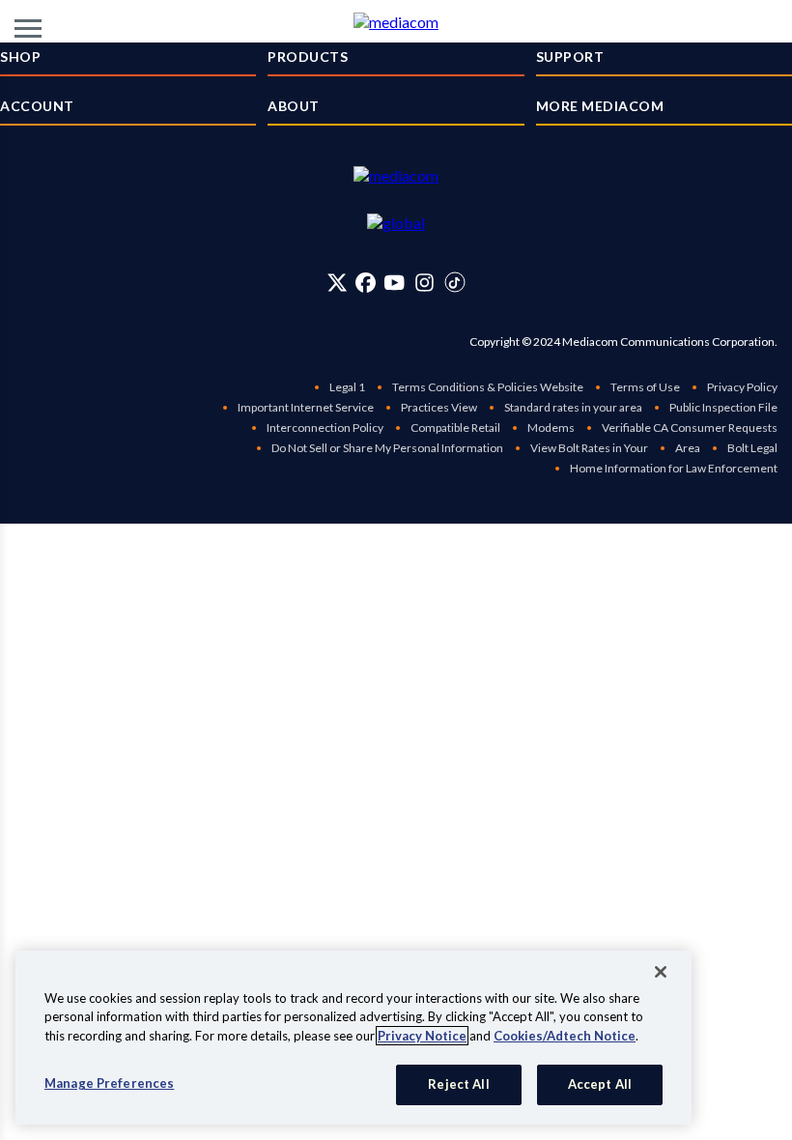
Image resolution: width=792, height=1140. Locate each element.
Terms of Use (645, 387)
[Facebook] (365, 282)
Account (37, 106)
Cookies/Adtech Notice (565, 1035)
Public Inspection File (723, 407)
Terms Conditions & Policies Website (487, 387)
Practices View (439, 407)
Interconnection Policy (325, 427)
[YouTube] (394, 282)
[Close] (660, 972)
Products (308, 56)
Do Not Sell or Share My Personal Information (387, 448)
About (294, 106)
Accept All (600, 1084)
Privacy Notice (422, 1035)
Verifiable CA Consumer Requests (690, 427)
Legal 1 (347, 387)
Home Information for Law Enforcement (674, 468)
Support (570, 56)
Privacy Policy (742, 387)
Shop (20, 56)
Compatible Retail (455, 427)
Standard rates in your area (573, 407)
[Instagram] (424, 282)
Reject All (458, 1084)
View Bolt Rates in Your (589, 448)
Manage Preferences (109, 1083)
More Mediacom (600, 106)
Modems (551, 427)
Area (687, 448)
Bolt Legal (752, 448)
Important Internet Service (306, 407)
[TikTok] (455, 282)
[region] (353, 1038)
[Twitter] (337, 282)
